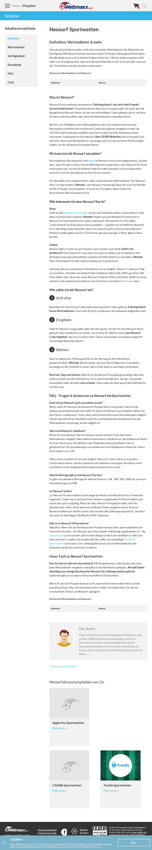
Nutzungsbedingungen (49, 829)
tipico (91, 160)
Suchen (144, 6)
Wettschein (136, 5)
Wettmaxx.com (76, 5)
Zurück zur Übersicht (64, 666)
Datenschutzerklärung (49, 833)
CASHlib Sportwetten (66, 785)
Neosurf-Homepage (76, 212)
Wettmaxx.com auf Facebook (64, 832)
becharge (126, 281)
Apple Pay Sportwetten (68, 723)
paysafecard (56, 535)
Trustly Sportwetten (117, 785)
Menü (16, 5)
